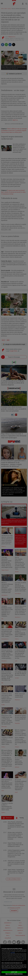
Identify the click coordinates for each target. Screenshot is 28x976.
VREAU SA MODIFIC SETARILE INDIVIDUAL (14, 973)
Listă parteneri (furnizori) (4, 969)
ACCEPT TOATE (14, 972)
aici (22, 957)
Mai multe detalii (13, 952)
